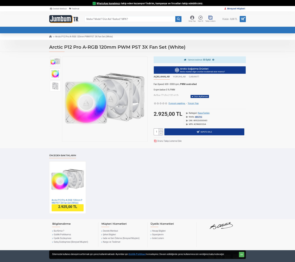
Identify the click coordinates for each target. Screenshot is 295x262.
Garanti (194, 76)
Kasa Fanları (204, 113)
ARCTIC (198, 117)
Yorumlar (179, 76)
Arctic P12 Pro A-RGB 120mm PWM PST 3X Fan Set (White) (67, 201)
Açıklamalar (162, 76)
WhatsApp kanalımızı (108, 3)
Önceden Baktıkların (62, 155)
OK (241, 254)
